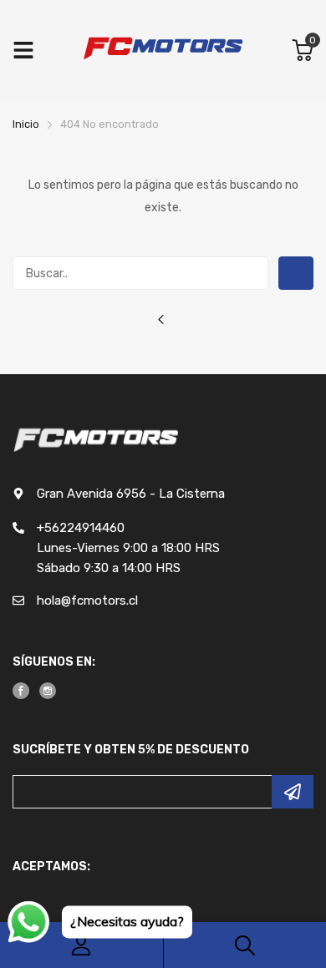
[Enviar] (292, 791)
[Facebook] (21, 690)
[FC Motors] (163, 49)
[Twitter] (47, 690)
